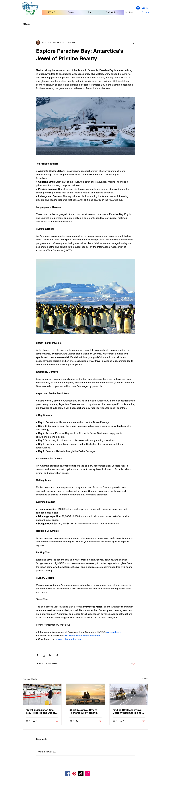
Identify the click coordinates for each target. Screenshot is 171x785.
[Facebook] (67, 773)
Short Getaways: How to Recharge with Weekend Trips (83, 711)
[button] (146, 12)
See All (145, 679)
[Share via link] (57, 655)
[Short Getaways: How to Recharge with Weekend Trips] (85, 694)
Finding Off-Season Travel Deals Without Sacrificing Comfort (127, 711)
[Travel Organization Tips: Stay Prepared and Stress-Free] (42, 694)
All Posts (26, 24)
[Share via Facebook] (37, 655)
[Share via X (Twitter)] (44, 655)
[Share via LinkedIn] (50, 655)
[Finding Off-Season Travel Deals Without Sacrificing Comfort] (129, 694)
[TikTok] (80, 773)
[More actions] (133, 42)
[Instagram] (87, 773)
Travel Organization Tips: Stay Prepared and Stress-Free (41, 711)
